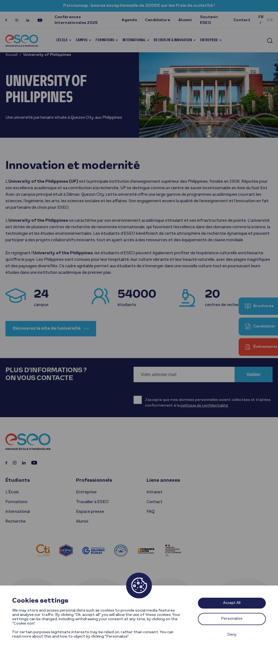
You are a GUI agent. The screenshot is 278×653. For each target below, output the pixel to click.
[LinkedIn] (27, 20)
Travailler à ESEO (92, 502)
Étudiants (17, 480)
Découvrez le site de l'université (47, 328)
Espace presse (90, 511)
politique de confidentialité (204, 406)
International (134, 40)
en (270, 20)
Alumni (185, 20)
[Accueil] (21, 41)
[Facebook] (6, 20)
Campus (81, 40)
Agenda (129, 20)
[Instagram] (16, 20)
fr (261, 17)
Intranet (155, 492)
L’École (62, 40)
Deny (232, 635)
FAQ (150, 511)
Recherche (15, 521)
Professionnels (94, 480)
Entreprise (209, 40)
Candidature (157, 20)
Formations (105, 40)
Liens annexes (163, 480)
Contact (241, 20)
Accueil (11, 55)
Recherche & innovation (173, 40)
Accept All (232, 603)
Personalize (231, 619)
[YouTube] (39, 20)
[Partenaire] (43, 550)
